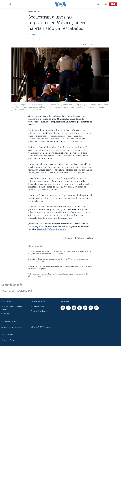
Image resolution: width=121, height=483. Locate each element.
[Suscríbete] (91, 307)
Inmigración (34, 12)
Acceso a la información (11, 327)
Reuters (31, 34)
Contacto (5, 314)
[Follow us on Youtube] (74, 307)
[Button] (88, 44)
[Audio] (105, 4)
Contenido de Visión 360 (17, 291)
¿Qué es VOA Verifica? (40, 327)
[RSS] (79, 307)
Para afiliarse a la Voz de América (11, 308)
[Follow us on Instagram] (96, 307)
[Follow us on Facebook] (62, 307)
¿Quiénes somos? (38, 307)
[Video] (98, 4)
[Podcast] (85, 307)
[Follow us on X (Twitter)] (68, 307)
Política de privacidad (40, 311)
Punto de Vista (7, 340)
